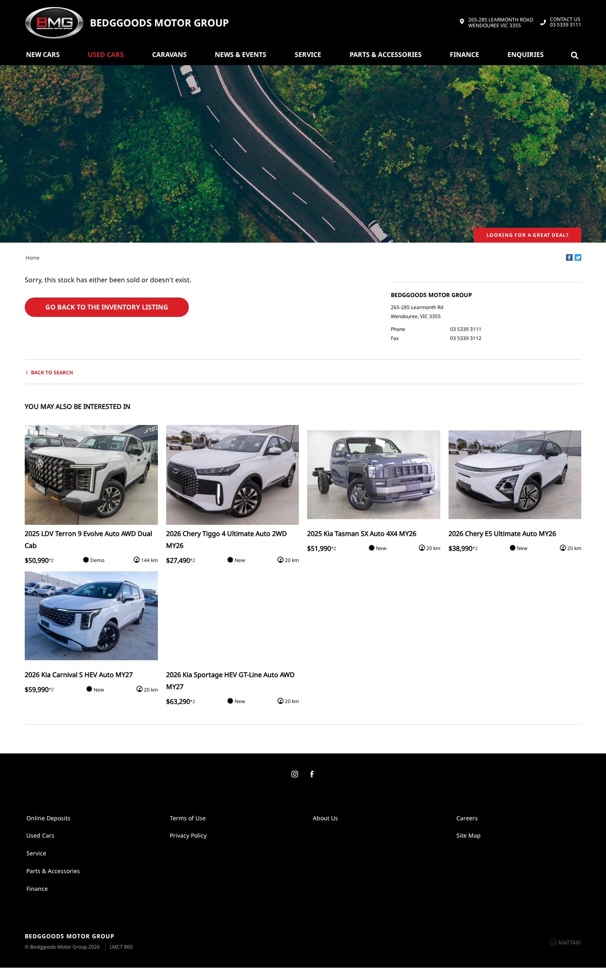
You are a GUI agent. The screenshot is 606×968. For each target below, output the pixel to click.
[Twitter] (578, 257)
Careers (467, 818)
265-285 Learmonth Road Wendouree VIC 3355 (500, 23)
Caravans (169, 54)
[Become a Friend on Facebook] (311, 774)
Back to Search (52, 372)
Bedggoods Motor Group (159, 23)
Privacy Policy (188, 835)
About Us (325, 818)
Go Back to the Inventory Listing (106, 307)
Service (308, 54)
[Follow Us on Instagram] (294, 774)
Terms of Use (188, 818)
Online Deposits (48, 818)
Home (33, 257)
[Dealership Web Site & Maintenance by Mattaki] (565, 942)
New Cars (43, 54)
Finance (464, 54)
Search (576, 54)
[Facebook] (569, 257)
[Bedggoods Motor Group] (54, 23)
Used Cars (106, 54)
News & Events (240, 54)
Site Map (468, 835)
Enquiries (525, 54)
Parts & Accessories (386, 54)
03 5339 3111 (565, 22)
